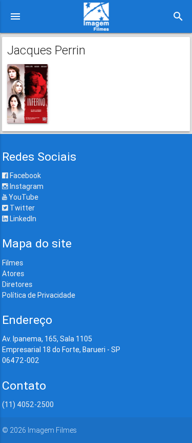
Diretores (17, 284)
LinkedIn (22, 218)
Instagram (26, 186)
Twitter (21, 208)
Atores (13, 273)
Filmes (12, 262)
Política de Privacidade (38, 295)
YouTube (22, 197)
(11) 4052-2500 (28, 404)
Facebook (24, 175)
